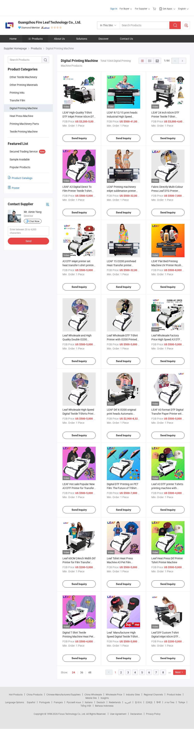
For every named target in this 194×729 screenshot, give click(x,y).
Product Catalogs (22, 178)
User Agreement (118, 713)
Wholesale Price (114, 694)
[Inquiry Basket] (155, 8)
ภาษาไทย (169, 702)
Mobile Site (91, 697)
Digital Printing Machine (24, 108)
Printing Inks (17, 92)
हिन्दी (158, 702)
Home (12, 38)
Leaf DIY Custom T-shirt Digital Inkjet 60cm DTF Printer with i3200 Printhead (167, 636)
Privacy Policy (153, 713)
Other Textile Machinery (23, 77)
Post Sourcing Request (186, 25)
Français (58, 702)
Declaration (136, 713)
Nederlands (115, 702)
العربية (128, 702)
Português (44, 702)
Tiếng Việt (86, 705)
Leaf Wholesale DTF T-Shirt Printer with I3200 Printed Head (122, 339)
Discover (104, 38)
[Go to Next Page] (182, 61)
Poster (16, 188)
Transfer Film (17, 100)
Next (178, 672)
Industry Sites (133, 694)
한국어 (138, 702)
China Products (34, 694)
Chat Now (34, 221)
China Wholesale (93, 694)
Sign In (113, 8)
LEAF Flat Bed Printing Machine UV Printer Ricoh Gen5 (166, 265)
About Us (59, 38)
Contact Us (126, 38)
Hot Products (16, 694)
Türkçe (181, 702)
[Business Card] (47, 204)
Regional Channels (153, 694)
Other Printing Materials (24, 85)
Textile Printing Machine (24, 131)
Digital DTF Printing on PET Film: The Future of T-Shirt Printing (122, 488)
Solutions (81, 38)
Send (28, 241)
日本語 (149, 702)
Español (31, 702)
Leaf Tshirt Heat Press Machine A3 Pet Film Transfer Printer (120, 562)
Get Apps (167, 8)
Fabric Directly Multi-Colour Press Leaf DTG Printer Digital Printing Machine (167, 190)
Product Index (174, 694)
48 (89, 672)
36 (81, 672)
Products (37, 38)
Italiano (89, 702)
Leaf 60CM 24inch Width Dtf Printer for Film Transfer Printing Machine (79, 562)
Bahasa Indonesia (104, 705)
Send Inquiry (79, 138)
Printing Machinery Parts (24, 123)
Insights (105, 697)
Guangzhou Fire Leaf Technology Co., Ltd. (49, 22)
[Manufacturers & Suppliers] (28, 7)
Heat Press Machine (21, 116)
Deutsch (101, 702)
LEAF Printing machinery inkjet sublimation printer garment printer (121, 190)
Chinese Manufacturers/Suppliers (63, 694)
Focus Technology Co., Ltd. (72, 713)
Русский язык (74, 702)
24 (73, 672)
